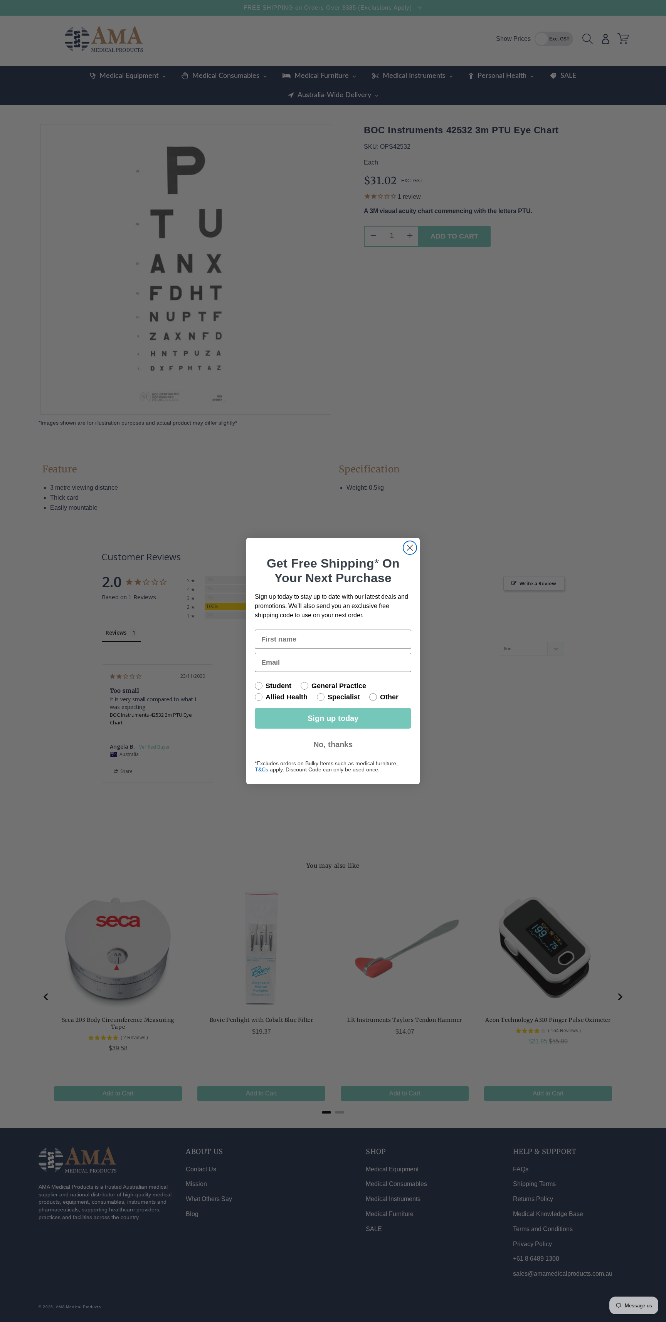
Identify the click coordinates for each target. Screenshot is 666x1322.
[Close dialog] (410, 547)
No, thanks (333, 744)
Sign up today (333, 718)
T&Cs (261, 769)
